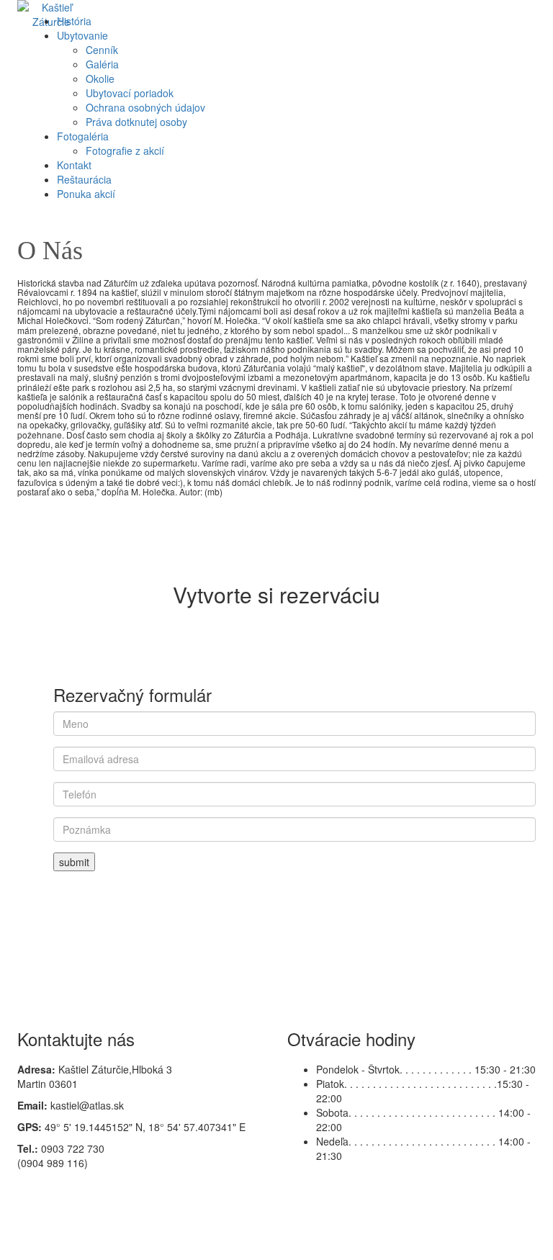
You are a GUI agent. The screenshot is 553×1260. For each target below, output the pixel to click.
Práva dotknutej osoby (136, 121)
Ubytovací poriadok (130, 93)
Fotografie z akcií (125, 150)
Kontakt (74, 165)
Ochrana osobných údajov (145, 107)
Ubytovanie (82, 35)
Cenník (102, 49)
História (74, 21)
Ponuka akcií (86, 193)
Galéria (102, 64)
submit (74, 862)
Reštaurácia (84, 179)
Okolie (100, 78)
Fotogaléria (83, 136)
